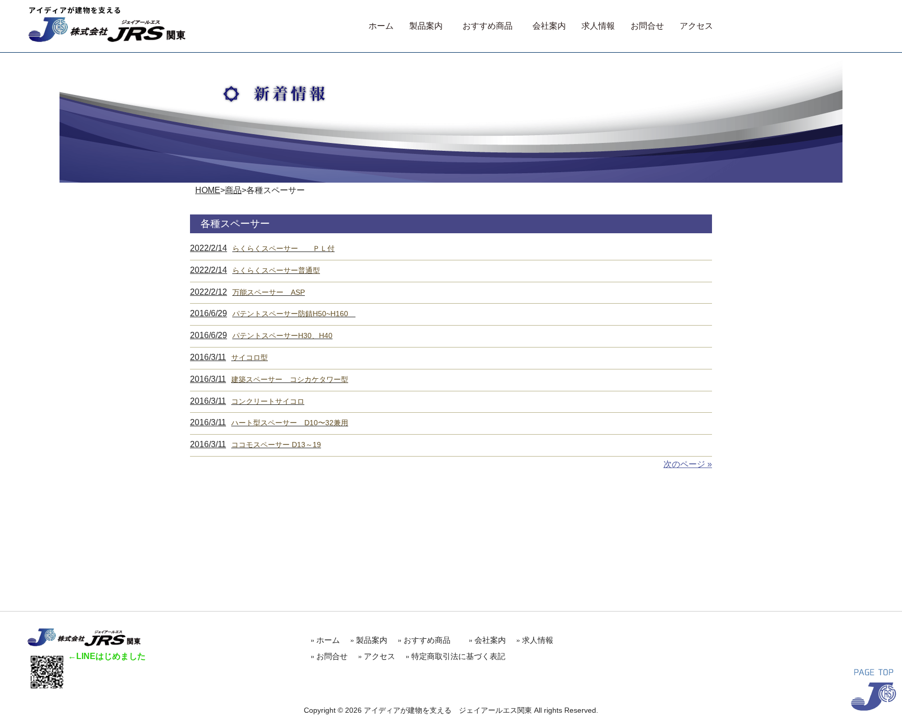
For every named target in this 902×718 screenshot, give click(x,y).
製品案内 (371, 640)
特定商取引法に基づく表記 (458, 656)
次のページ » (687, 464)
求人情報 (537, 640)
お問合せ (332, 656)
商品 (233, 190)
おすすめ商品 (430, 640)
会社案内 (490, 640)
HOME (207, 190)
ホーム (328, 640)
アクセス (379, 656)
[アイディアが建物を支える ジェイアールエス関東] (107, 39)
